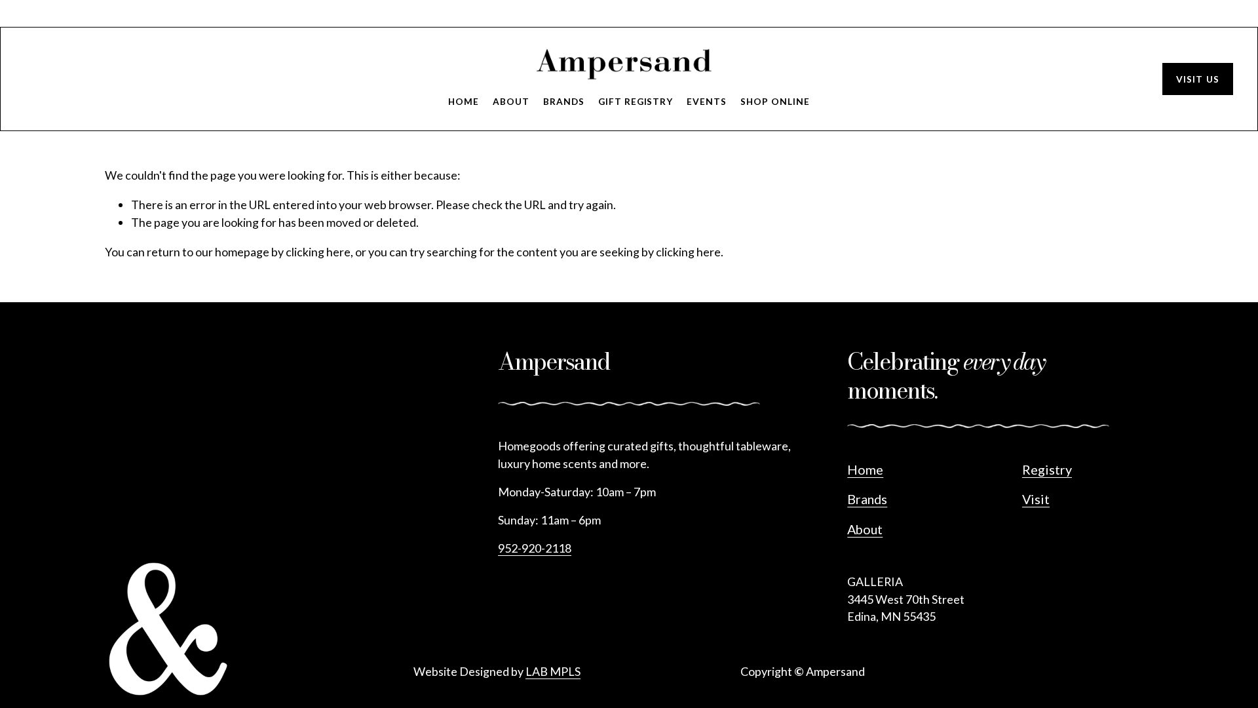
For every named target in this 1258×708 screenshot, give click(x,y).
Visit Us (1197, 79)
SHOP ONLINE (775, 101)
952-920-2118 (534, 548)
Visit (1036, 499)
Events (707, 101)
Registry (1047, 469)
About (511, 101)
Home (463, 101)
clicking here (318, 252)
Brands (563, 101)
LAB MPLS (553, 671)
